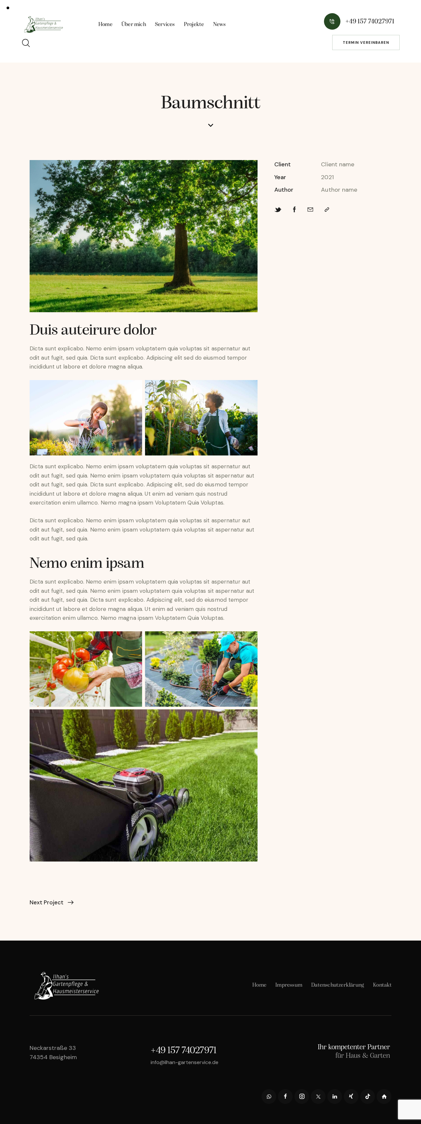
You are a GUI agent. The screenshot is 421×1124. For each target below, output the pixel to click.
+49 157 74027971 (183, 1051)
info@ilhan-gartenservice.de (184, 1062)
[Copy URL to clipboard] (327, 209)
